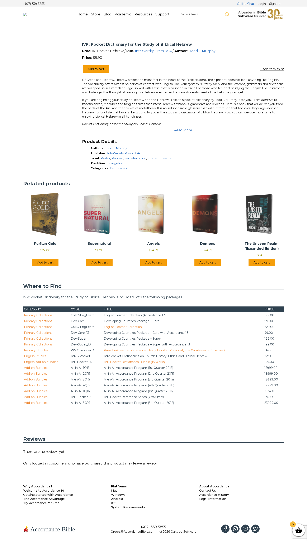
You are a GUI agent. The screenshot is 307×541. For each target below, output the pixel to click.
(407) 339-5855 (33, 4)
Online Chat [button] (245, 4)
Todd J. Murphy (202, 51)
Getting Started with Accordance (48, 495)
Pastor (105, 158)
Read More (183, 130)
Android (117, 499)
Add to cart (96, 69)
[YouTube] (245, 529)
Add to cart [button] (45, 262)
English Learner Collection (123, 327)
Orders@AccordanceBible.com (133, 531)
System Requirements (128, 507)
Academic (123, 14)
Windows (118, 495)
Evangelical (115, 163)
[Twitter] (255, 529)
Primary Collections (38, 315)
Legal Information (212, 499)
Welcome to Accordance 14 (43, 490)
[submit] (227, 14)
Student (154, 158)
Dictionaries (118, 168)
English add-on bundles (41, 362)
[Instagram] (235, 529)
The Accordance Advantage (44, 499)
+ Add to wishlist (272, 69)
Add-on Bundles (35, 368)
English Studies (35, 356)
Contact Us (207, 490)
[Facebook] (225, 529)
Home (82, 14)
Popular (117, 158)
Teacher (167, 158)
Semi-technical (135, 158)
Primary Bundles (36, 350)
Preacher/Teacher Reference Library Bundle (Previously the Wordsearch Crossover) (164, 350)
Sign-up (274, 4)
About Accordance (214, 486)
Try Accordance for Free (41, 503)
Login (262, 4)
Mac (114, 490)
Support (162, 14)
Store (95, 14)
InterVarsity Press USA (153, 51)
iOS (113, 503)
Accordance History (214, 495)
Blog (108, 14)
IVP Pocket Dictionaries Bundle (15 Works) (134, 362)
